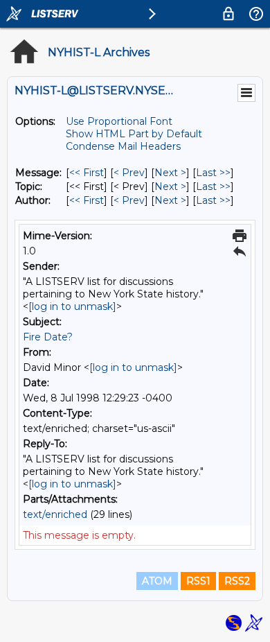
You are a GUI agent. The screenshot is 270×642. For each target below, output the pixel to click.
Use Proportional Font (119, 121)
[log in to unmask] (72, 306)
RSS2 (237, 581)
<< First (86, 172)
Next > (170, 172)
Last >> (213, 172)
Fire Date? (48, 337)
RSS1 (198, 581)
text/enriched (55, 514)
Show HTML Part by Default (134, 134)
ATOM (157, 581)
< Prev (129, 172)
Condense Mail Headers (123, 146)
